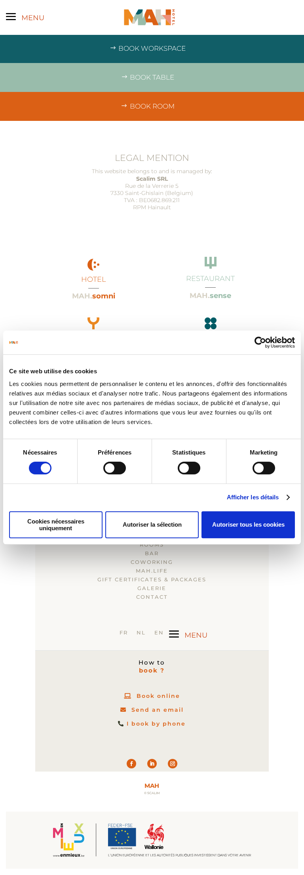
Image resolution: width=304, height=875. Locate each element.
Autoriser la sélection (152, 524)
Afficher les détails (253, 497)
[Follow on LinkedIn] (152, 763)
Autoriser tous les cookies (248, 524)
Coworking (152, 562)
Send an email (157, 709)
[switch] (114, 468)
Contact (152, 597)
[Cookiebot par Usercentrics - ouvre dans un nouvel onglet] (260, 342)
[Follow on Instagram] (172, 763)
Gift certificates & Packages (151, 580)
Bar (152, 553)
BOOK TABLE (152, 77)
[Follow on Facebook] (131, 763)
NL (141, 633)
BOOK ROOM (152, 106)
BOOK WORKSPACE (152, 48)
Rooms (152, 545)
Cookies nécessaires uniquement (55, 524)
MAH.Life (152, 571)
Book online (158, 695)
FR (124, 633)
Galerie (151, 588)
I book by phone (156, 723)
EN (159, 633)
